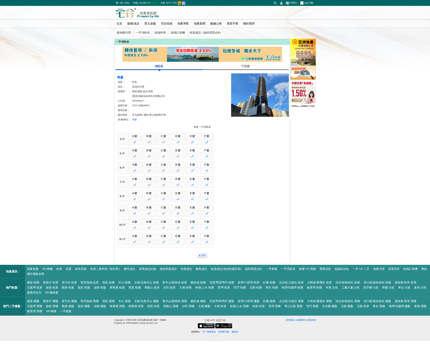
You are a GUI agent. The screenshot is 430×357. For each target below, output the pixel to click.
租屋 (59, 269)
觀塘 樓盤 (68, 306)
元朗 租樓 (256, 287)
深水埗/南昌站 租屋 (347, 282)
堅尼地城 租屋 (90, 282)
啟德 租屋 (52, 287)
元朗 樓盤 (347, 306)
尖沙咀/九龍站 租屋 (291, 282)
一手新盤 (271, 269)
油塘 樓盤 (100, 306)
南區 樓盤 (33, 301)
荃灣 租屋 (224, 287)
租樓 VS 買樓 (307, 269)
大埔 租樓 (185, 287)
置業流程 (325, 269)
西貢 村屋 (153, 306)
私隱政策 (311, 320)
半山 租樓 (124, 282)
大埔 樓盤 (204, 306)
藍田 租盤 (84, 287)
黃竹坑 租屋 (69, 282)
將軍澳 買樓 (117, 306)
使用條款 (290, 320)
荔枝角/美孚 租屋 (405, 282)
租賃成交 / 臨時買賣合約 (205, 32)
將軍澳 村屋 (136, 306)
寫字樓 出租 (370, 287)
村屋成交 (186, 269)
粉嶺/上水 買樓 (239, 306)
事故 (424, 269)
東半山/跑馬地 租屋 (174, 282)
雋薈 (134, 119)
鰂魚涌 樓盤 (198, 301)
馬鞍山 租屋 (152, 287)
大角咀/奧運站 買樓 (319, 301)
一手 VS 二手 (361, 269)
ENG (127, 3)
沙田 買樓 (188, 306)
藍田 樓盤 (84, 306)
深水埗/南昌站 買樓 (347, 301)
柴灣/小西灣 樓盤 (248, 301)
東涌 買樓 (420, 306)
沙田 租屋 (169, 287)
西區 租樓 (108, 282)
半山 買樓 (124, 301)
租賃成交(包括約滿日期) (226, 269)
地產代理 (378, 269)
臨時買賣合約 (253, 269)
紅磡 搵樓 (269, 301)
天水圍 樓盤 (329, 306)
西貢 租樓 (134, 287)
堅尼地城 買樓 (90, 301)
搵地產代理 (124, 32)
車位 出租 (404, 287)
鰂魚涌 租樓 (198, 282)
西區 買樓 (108, 301)
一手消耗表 (143, 32)
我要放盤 (32, 269)
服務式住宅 (34, 292)
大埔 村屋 (220, 306)
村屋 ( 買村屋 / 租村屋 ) (105, 269)
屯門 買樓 (312, 306)
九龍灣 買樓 (34, 306)
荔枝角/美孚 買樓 (405, 301)
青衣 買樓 (379, 306)
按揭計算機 (178, 32)
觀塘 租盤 (68, 287)
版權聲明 (300, 320)
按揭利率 (160, 32)
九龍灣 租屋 (34, 287)
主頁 (119, 23)
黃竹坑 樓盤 (69, 301)
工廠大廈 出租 (351, 287)
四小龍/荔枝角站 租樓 (377, 282)
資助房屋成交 (168, 269)
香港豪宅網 (223, 331)
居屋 (68, 269)
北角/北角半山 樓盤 (146, 301)
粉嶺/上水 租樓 (204, 287)
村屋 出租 (332, 287)
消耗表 (159, 66)
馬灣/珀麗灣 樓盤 (399, 306)
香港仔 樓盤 (50, 301)
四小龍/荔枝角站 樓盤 (377, 301)
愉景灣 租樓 (314, 287)
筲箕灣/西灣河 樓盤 (221, 301)
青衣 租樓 (272, 287)
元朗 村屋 (363, 306)
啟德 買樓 (52, 306)
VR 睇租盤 (51, 292)
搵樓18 (234, 331)
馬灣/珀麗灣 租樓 (292, 287)
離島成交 (201, 269)
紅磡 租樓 (269, 282)
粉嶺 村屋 (258, 306)
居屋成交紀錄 (147, 269)
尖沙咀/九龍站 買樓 (291, 301)
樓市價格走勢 (35, 274)
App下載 (308, 3)
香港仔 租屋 (50, 282)
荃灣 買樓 (274, 306)
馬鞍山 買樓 (170, 306)
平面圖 (245, 66)
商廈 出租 (388, 287)
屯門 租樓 (240, 287)
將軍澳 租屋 (117, 287)
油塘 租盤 (100, 287)
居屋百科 (394, 269)
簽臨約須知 (342, 269)
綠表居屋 (81, 269)
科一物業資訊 (209, 331)
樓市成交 (129, 269)
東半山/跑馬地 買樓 (174, 301)
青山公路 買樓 (293, 306)
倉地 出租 (420, 287)
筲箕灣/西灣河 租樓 (221, 282)
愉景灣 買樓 (34, 311)
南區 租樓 (33, 282)
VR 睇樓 (47, 269)
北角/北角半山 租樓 (146, 282)
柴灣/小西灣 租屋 (248, 282)
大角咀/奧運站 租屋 (319, 282)
